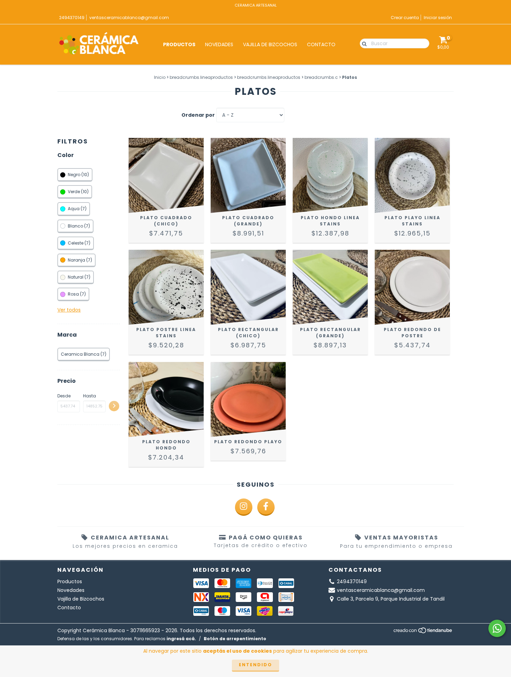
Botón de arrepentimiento (235, 639)
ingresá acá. (181, 639)
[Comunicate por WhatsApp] (497, 628)
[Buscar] (363, 43)
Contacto (321, 44)
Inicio (159, 77)
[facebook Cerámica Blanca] (266, 507)
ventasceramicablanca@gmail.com (129, 17)
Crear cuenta (405, 17)
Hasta (89, 396)
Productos (179, 44)
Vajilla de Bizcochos (270, 44)
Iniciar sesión (438, 17)
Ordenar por (198, 115)
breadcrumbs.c (321, 77)
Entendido (255, 665)
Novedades (219, 44)
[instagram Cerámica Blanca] (243, 507)
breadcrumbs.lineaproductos (201, 77)
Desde (64, 396)
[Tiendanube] (423, 632)
